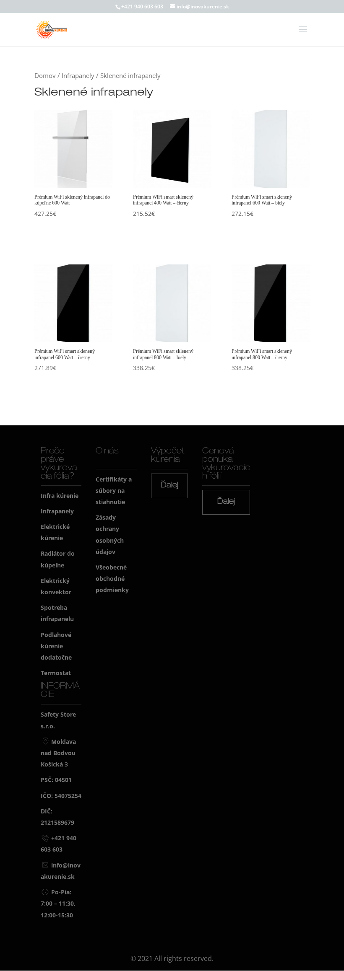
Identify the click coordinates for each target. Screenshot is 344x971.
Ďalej (169, 485)
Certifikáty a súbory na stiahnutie (114, 490)
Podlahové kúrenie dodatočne (56, 646)
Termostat (56, 673)
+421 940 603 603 (142, 6)
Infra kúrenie (59, 496)
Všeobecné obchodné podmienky (112, 578)
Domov (45, 75)
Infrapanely (78, 75)
